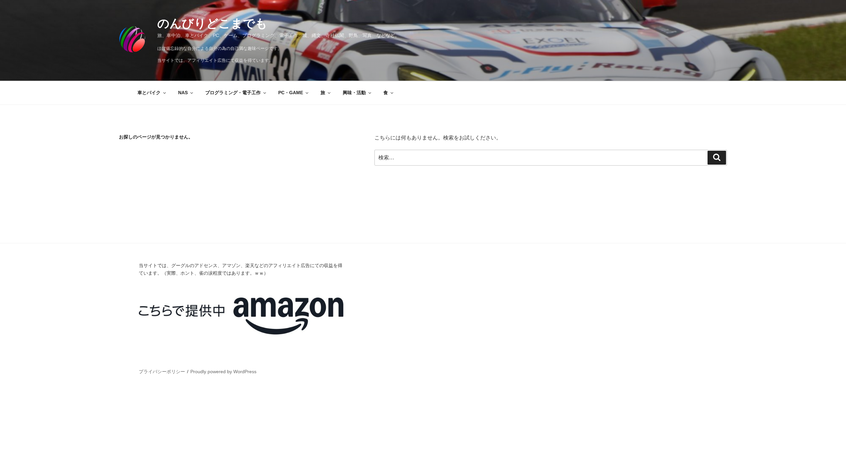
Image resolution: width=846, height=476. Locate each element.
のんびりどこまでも (212, 23)
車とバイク (149, 92)
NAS (183, 92)
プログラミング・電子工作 (233, 92)
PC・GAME (290, 92)
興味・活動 (354, 92)
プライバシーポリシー (162, 371)
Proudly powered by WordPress (223, 371)
